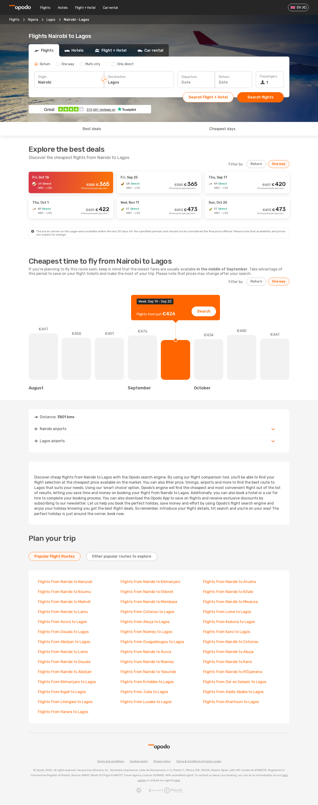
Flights (45, 8)
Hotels (63, 8)
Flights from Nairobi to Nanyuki (65, 581)
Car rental (110, 8)
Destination (117, 77)
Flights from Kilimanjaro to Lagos (67, 682)
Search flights (260, 97)
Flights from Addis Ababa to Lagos (233, 692)
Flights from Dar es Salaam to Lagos (234, 682)
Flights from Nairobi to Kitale (228, 591)
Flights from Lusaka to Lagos (146, 702)
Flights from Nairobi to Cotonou (230, 642)
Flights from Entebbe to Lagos (147, 682)
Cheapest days (222, 129)
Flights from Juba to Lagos (144, 692)
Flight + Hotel (85, 8)
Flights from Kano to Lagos (226, 632)
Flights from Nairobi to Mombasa (149, 602)
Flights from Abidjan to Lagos (64, 642)
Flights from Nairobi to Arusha (229, 581)
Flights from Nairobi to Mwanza (230, 602)
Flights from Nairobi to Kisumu (64, 591)
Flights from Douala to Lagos (63, 632)
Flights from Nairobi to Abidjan (65, 672)
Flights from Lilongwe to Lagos (65, 702)
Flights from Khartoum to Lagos (231, 702)
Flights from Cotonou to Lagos (147, 612)
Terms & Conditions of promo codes (198, 761)
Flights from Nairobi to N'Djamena (232, 672)
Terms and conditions (110, 761)
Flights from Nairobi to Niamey (147, 662)
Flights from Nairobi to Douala (64, 662)
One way (278, 164)
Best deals (92, 129)
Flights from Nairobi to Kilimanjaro (150, 581)
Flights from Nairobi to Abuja (228, 652)
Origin (42, 77)
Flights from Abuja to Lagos (145, 622)
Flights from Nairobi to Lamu (63, 612)
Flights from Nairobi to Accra (146, 652)
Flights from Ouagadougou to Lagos (152, 642)
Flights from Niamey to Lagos (146, 632)
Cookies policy (139, 761)
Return (224, 77)
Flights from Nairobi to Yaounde (148, 672)
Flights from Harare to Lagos (63, 712)
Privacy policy (162, 761)
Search (203, 311)
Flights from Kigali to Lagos (62, 692)
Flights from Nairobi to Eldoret (147, 591)
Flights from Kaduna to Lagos (229, 622)
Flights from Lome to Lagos (227, 612)
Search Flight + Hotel (208, 97)
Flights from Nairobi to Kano (227, 662)
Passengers (268, 76)
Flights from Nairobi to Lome (63, 652)
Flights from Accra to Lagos (62, 622)
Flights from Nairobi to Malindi (64, 602)
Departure (189, 77)
